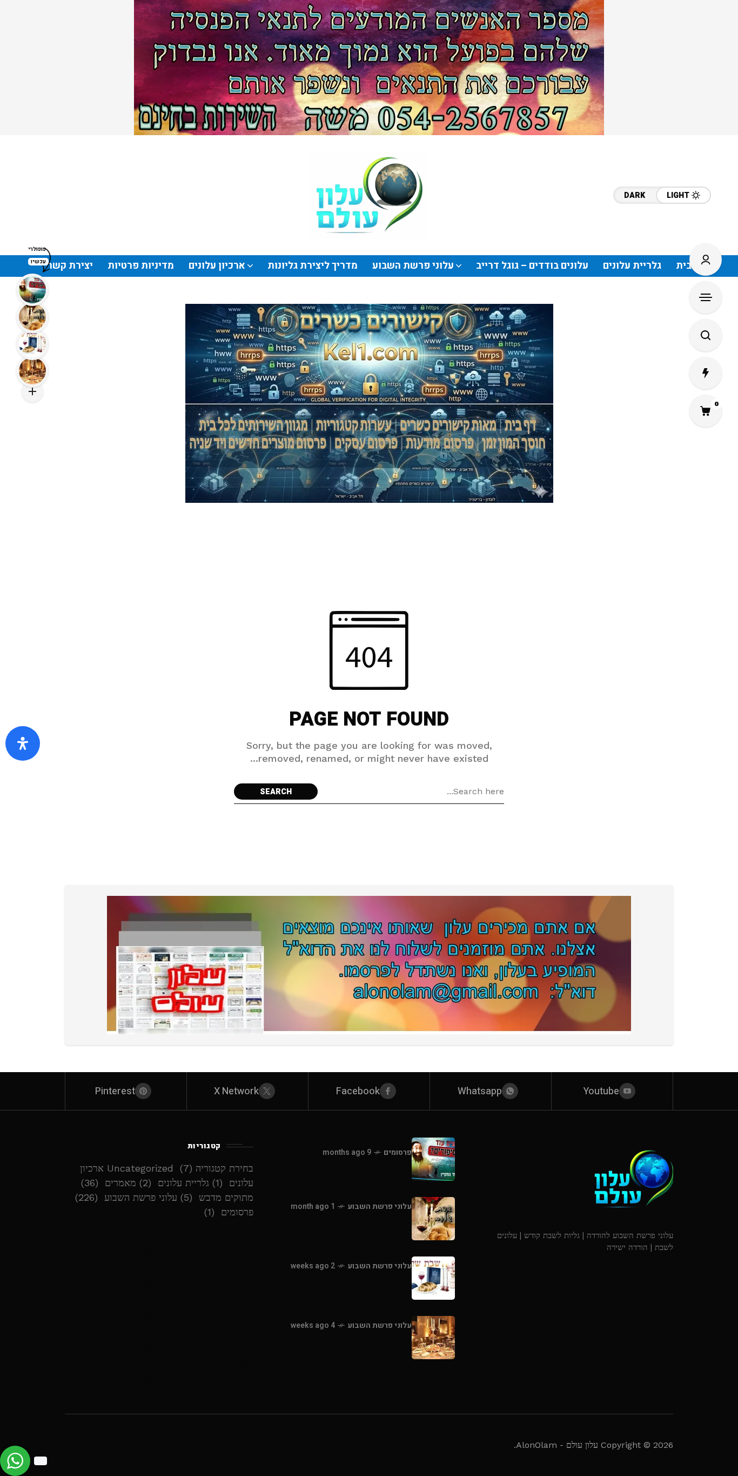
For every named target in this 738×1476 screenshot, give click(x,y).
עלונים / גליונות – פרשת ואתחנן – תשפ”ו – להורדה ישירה (159, 1372)
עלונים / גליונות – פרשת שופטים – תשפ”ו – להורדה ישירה (159, 1308)
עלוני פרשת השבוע (379, 1206)
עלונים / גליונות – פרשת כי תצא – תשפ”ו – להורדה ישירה (159, 1276)
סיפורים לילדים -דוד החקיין (354, 1166)
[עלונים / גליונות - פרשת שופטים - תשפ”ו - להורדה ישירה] (433, 1278)
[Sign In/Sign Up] (705, 259)
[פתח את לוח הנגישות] (22, 743)
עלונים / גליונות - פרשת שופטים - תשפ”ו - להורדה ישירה (344, 1285)
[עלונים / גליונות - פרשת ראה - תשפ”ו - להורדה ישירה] (433, 1337)
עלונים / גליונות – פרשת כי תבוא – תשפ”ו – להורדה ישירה (159, 1244)
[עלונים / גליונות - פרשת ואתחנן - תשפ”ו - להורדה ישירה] (433, 1218)
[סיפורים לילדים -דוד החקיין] (433, 1159)
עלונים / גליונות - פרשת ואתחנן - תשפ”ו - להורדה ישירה (345, 1225)
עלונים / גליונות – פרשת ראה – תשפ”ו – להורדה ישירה (159, 1340)
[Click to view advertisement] (369, 67)
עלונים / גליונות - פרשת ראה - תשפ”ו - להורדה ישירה (348, 1344)
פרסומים (398, 1152)
